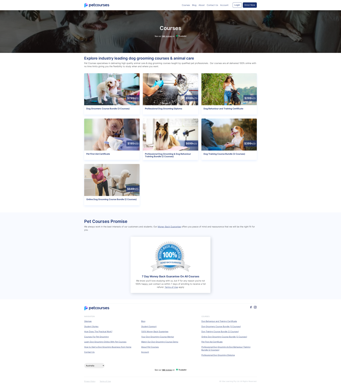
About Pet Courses (150, 347)
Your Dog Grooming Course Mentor (157, 336)
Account (224, 5)
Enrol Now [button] (250, 5)
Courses (186, 5)
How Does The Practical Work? (98, 331)
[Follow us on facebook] (251, 307)
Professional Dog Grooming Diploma (218, 355)
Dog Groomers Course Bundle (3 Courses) (221, 326)
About (202, 5)
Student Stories (91, 326)
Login (237, 5)
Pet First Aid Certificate (212, 342)
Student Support (149, 326)
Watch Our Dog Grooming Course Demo (159, 342)
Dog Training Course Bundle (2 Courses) (220, 331)
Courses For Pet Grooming (96, 336)
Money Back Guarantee (169, 226)
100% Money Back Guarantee (154, 331)
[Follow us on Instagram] (255, 307)
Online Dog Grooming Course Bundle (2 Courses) (224, 336)
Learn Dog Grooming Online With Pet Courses (105, 342)
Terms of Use (171, 287)
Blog (194, 5)
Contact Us (212, 5)
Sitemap (88, 321)
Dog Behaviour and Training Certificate (219, 321)
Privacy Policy (89, 381)
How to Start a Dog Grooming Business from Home (107, 347)
